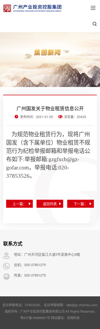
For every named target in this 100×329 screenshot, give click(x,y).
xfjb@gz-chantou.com (51, 307)
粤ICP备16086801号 (35, 317)
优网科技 (73, 317)
